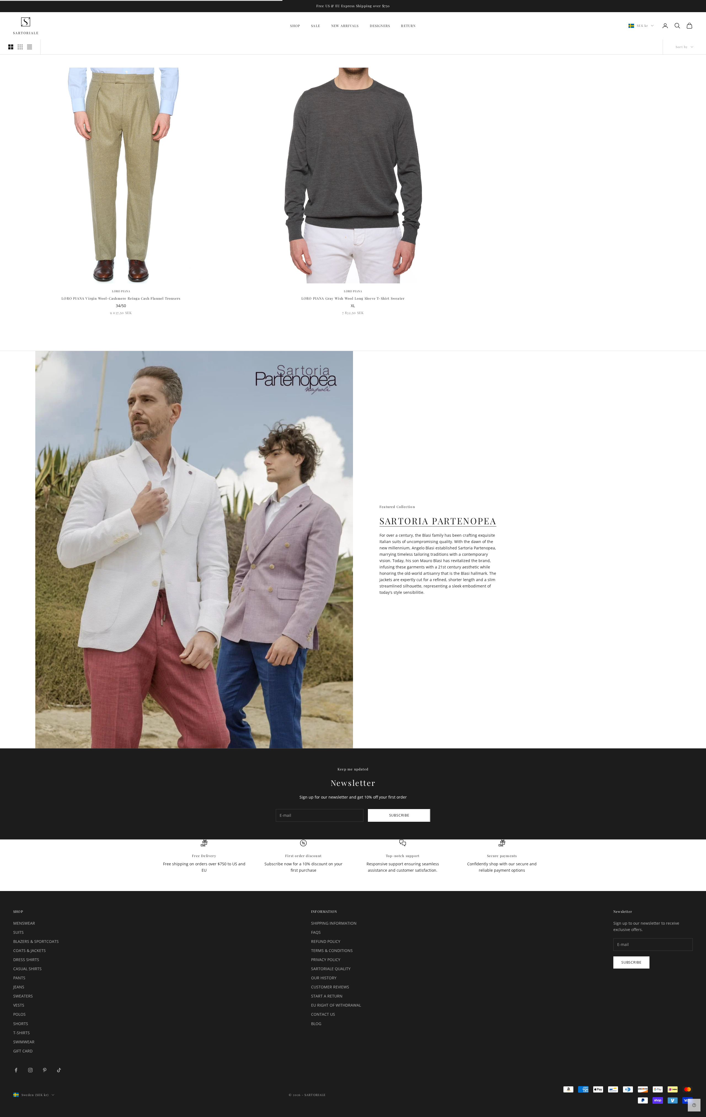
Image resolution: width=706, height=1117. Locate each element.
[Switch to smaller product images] (20, 46)
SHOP (295, 25)
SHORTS (20, 1023)
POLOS (19, 1014)
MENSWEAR (24, 923)
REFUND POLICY (325, 941)
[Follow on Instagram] (30, 1070)
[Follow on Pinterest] (44, 1070)
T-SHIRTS (21, 1032)
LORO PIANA (121, 291)
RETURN (408, 25)
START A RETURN (327, 996)
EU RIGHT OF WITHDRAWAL (336, 1005)
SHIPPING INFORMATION (334, 923)
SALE (315, 25)
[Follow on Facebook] (16, 1070)
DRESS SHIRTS (26, 959)
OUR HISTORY (323, 977)
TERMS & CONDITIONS (332, 950)
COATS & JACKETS (29, 950)
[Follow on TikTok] (59, 1070)
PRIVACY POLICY (325, 959)
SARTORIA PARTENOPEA (437, 520)
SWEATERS (23, 996)
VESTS (18, 1005)
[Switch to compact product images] (29, 46)
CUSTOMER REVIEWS (330, 987)
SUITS (18, 932)
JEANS (18, 987)
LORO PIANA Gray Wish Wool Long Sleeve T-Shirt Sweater (353, 298)
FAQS (316, 932)
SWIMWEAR (23, 1041)
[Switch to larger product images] (10, 46)
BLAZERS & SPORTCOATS (36, 941)
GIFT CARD (23, 1051)
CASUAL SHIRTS (27, 968)
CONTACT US (323, 1014)
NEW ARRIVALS (345, 25)
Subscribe (399, 815)
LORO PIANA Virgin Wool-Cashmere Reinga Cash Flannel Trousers (120, 298)
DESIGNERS (380, 25)
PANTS (19, 977)
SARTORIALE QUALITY (331, 968)
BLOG (316, 1023)
